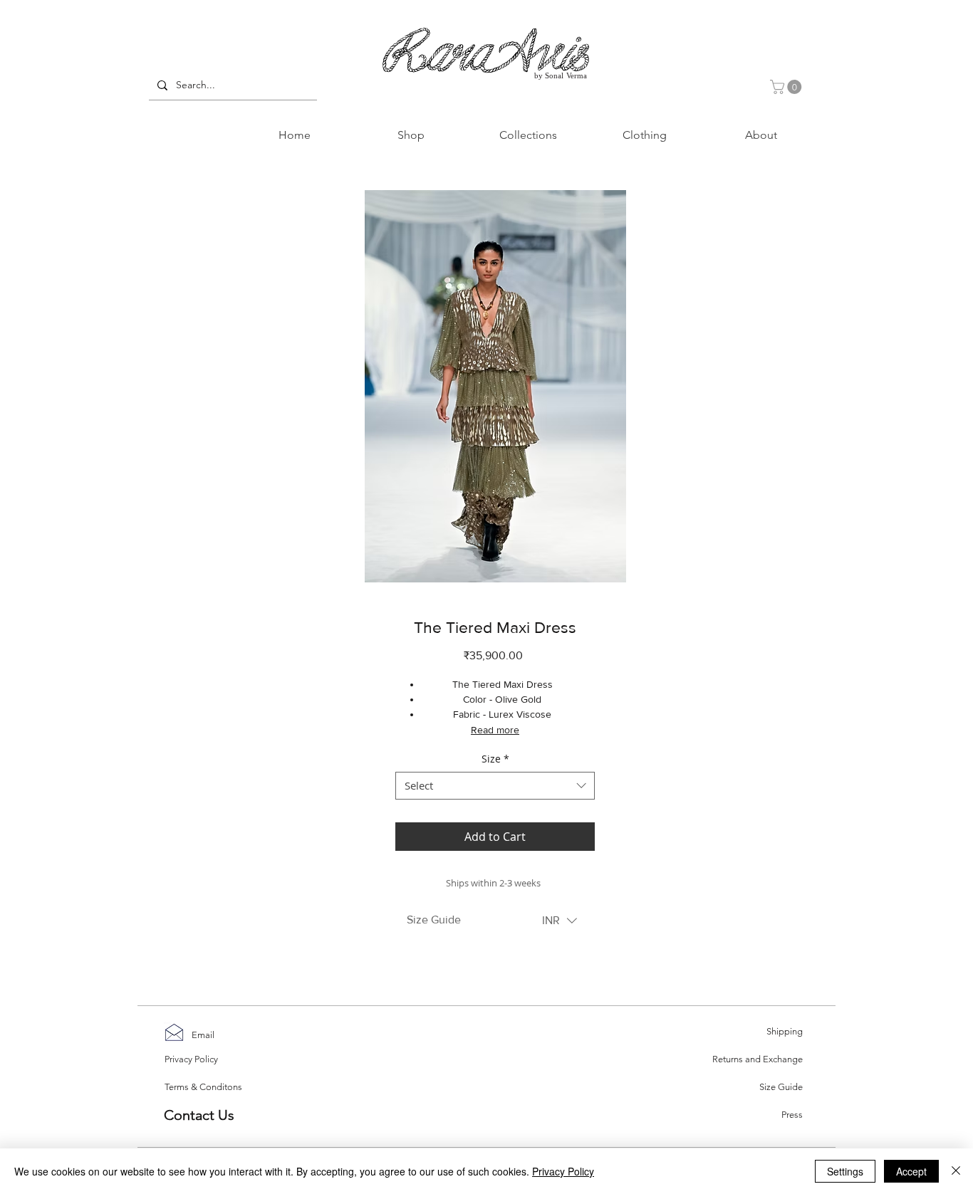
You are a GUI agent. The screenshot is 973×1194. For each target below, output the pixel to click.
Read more (495, 729)
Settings (845, 1171)
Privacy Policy (563, 1171)
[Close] (955, 1171)
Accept (911, 1171)
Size (495, 758)
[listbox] (559, 920)
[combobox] (495, 786)
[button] (787, 87)
